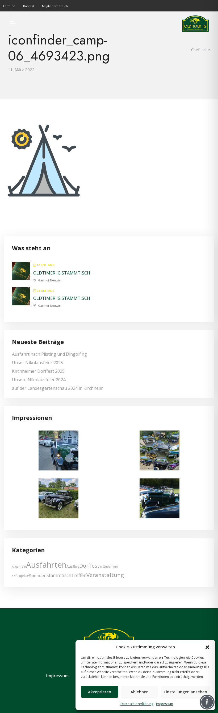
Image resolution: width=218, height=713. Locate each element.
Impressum (164, 704)
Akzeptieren (99, 691)
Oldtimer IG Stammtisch (61, 273)
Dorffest (89, 565)
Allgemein (19, 566)
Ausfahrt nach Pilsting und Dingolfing (49, 354)
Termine (9, 6)
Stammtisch (59, 575)
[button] (207, 646)
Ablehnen (140, 691)
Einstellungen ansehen (185, 691)
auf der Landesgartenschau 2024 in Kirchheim (57, 388)
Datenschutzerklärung (136, 704)
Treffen (78, 575)
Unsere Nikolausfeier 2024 (38, 380)
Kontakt (28, 6)
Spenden (38, 575)
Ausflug (72, 566)
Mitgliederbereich (55, 6)
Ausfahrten (46, 564)
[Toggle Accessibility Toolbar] (207, 702)
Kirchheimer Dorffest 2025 (38, 371)
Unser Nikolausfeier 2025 (37, 363)
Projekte (22, 575)
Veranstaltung (105, 575)
